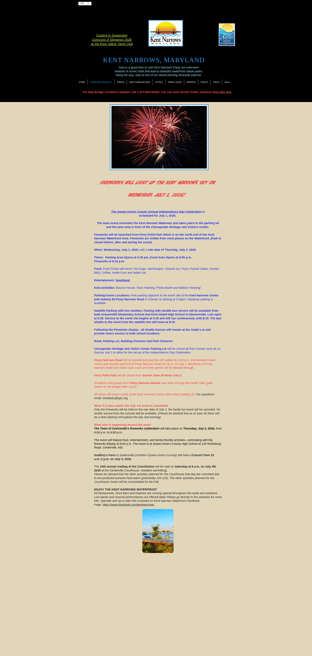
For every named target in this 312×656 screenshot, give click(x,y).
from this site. (222, 92)
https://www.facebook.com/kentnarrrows (128, 504)
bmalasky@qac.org (115, 398)
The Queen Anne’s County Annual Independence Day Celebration (156, 211)
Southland (123, 280)
